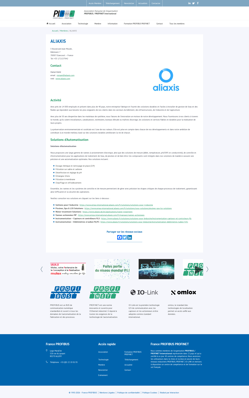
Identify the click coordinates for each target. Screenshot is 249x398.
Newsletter (129, 3)
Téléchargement (113, 3)
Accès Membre (95, 3)
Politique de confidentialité (128, 392)
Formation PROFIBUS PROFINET (137, 23)
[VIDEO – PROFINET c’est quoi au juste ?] (201, 269)
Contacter (156, 3)
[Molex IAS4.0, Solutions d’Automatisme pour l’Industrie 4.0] (68, 269)
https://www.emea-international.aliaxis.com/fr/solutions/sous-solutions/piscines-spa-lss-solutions (128, 208)
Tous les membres (177, 23)
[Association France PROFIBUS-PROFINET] (64, 15)
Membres (64, 30)
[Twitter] (124, 237)
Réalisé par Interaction (169, 392)
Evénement (103, 375)
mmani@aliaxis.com (65, 75)
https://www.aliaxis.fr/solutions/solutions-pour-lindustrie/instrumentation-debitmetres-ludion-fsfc (144, 222)
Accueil (52, 23)
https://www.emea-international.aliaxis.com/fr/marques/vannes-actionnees (111, 215)
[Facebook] (119, 237)
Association (66, 23)
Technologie (83, 23)
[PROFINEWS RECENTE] (156, 269)
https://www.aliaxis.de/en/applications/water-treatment (108, 211)
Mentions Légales (107, 392)
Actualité (128, 365)
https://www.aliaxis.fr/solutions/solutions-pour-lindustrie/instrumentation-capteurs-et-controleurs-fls (146, 218)
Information (112, 23)
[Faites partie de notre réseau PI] (112, 269)
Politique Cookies (149, 392)
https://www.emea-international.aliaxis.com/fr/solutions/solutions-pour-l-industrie (116, 205)
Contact (159, 23)
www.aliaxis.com (63, 78)
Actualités (142, 3)
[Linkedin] (129, 237)
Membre (98, 23)
